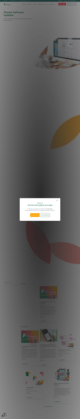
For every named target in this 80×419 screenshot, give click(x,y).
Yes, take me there (35, 215)
